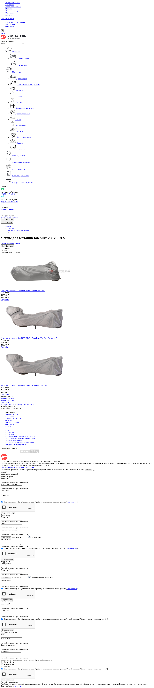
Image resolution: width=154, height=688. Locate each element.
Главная (8, 226)
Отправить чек (7, 600)
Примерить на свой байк (10, 243)
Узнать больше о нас (13, 7)
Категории (9, 219)
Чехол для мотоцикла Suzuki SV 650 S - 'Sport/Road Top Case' (24, 385)
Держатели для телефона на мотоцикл (20, 438)
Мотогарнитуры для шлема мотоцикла (20, 436)
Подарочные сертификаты (15, 444)
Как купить (9, 5)
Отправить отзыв (7, 559)
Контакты (9, 15)
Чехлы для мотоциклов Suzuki (17, 230)
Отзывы (8, 9)
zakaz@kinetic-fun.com (9, 217)
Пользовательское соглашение (12, 467)
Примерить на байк (12, 3)
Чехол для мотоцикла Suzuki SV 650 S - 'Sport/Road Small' (23, 291)
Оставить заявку (7, 680)
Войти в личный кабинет (15, 22)
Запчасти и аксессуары (14, 440)
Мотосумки (9, 434)
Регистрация (10, 24)
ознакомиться (72, 502)
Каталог (8, 430)
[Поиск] (23, 43)
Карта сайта (29, 467)
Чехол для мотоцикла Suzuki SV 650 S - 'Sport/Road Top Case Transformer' (29, 338)
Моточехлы (9, 228)
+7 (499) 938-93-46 (8, 209)
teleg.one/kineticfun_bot (9, 202)
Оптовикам (9, 13)
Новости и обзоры (12, 11)
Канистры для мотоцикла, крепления (19, 442)
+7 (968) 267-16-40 (8, 194)
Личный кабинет (7, 19)
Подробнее (5, 300)
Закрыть (9, 222)
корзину (18, 686)
